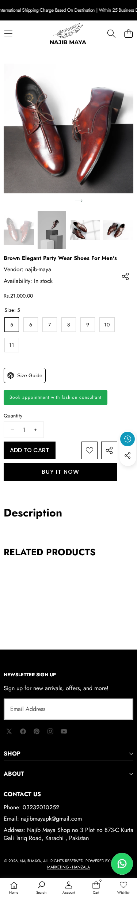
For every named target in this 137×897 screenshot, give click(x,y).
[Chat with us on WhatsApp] (122, 863)
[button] (128, 34)
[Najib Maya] (68, 34)
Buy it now (60, 472)
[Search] (111, 34)
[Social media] (127, 455)
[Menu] (8, 34)
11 (11, 345)
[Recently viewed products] (127, 439)
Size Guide (29, 375)
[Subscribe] (119, 709)
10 (107, 324)
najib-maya (38, 269)
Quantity (13, 415)
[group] (19, 230)
